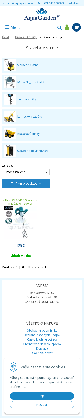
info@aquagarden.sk (20, 3)
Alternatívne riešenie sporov (42, 344)
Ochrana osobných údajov (42, 335)
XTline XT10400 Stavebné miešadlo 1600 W (20, 201)
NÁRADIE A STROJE (26, 37)
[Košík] (76, 27)
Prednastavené (15, 172)
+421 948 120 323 (53, 3)
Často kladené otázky (42, 339)
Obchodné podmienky (42, 330)
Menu (15, 27)
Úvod (5, 37)
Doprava (42, 348)
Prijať (42, 396)
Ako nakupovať (42, 353)
